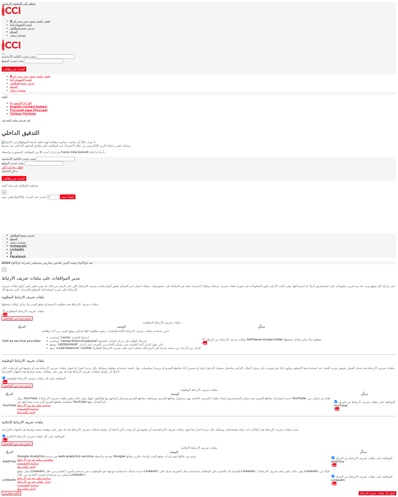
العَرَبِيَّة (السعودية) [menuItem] (21, 103)
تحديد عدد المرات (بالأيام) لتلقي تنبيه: (24, 197)
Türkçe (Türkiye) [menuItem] (23, 113)
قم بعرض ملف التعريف (16, 120)
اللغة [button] (4, 96)
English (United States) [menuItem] (28, 106)
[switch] (3, 310)
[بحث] (3, 53)
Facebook (18, 256)
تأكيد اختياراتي (11, 493)
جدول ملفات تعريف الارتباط (34, 481)
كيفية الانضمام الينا (21, 24)
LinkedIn (17, 249)
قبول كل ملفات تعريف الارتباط (377, 493)
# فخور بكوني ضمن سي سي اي (30, 21)
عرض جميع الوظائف (22, 28)
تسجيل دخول (18, 35)
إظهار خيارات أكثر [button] (12, 167)
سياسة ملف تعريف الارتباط (34, 405)
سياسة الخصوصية (28, 408)
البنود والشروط (26, 412)
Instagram (18, 245)
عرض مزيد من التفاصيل (17, 318)
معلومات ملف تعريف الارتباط (35, 459)
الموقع (14, 31)
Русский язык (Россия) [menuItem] (28, 110)
